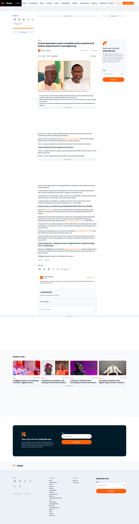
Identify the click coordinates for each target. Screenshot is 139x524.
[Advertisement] (23, 60)
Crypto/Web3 (65, 3)
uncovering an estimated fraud (75, 220)
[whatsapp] (33, 19)
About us (75, 480)
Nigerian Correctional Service (71, 139)
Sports (42, 3)
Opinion (51, 509)
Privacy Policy (27, 493)
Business (49, 3)
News (24, 3)
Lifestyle (74, 3)
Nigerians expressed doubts (72, 249)
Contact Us (76, 482)
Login (118, 3)
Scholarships (52, 502)
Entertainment (33, 3)
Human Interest (84, 3)
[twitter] (19, 19)
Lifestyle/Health (53, 503)
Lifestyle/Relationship (55, 498)
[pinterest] (24, 19)
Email (104, 70)
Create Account (128, 3)
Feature (51, 513)
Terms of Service (17, 493)
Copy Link (18, 24)
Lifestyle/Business (54, 507)
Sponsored (52, 515)
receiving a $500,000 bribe (84, 231)
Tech (50, 500)
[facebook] (15, 19)
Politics (56, 3)
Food (50, 511)
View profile (89, 277)
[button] (41, 56)
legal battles (48, 210)
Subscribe (113, 79)
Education (52, 505)
